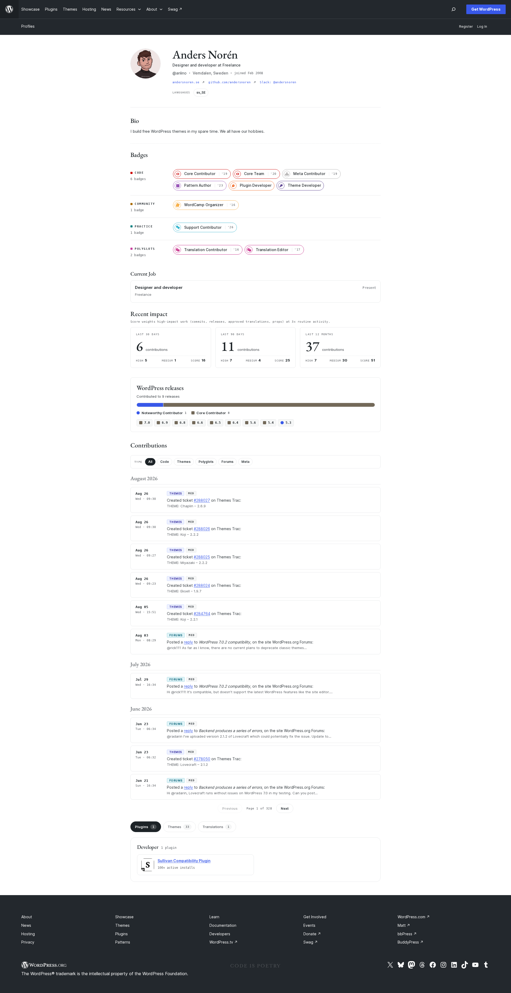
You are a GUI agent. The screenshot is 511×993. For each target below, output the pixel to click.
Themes (184, 462)
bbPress (407, 934)
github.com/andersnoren (230, 82)
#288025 (202, 557)
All (150, 462)
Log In (482, 26)
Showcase (124, 917)
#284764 (202, 613)
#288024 (202, 585)
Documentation (222, 925)
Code (164, 462)
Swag (310, 942)
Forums (227, 462)
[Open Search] (453, 9)
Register (466, 26)
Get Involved (314, 917)
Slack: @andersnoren (278, 82)
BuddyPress (410, 942)
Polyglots (206, 462)
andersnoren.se (186, 82)
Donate (312, 934)
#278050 (202, 759)
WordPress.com (414, 917)
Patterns (122, 942)
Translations (216, 827)
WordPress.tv (223, 942)
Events (309, 925)
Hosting (28, 934)
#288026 (202, 528)
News (26, 925)
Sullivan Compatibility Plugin (184, 860)
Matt (404, 925)
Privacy (27, 942)
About (26, 917)
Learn (214, 917)
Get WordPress (486, 9)
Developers (219, 934)
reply (188, 642)
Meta (245, 462)
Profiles (28, 26)
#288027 (202, 500)
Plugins (144, 827)
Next (285, 808)
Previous (230, 808)
